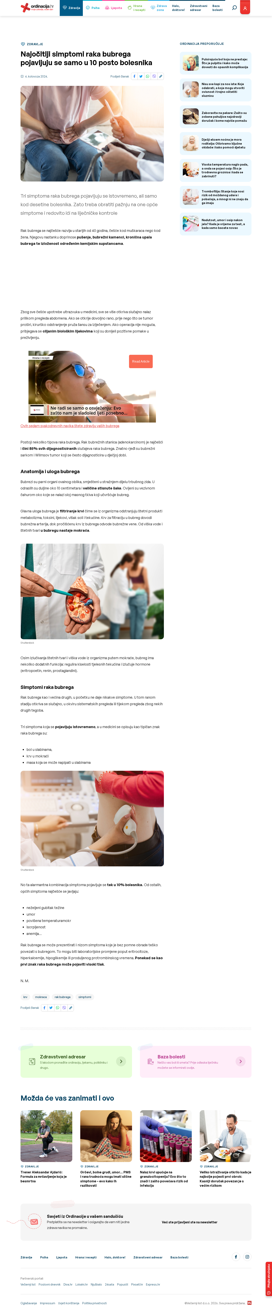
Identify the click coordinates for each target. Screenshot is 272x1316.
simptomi (84, 997)
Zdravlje (74, 8)
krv (25, 997)
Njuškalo (96, 1284)
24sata (109, 1284)
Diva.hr (68, 1284)
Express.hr (153, 1284)
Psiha (96, 8)
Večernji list (28, 1284)
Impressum (47, 1303)
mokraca (41, 997)
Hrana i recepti (86, 1257)
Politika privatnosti (94, 1303)
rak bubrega (62, 997)
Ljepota (116, 8)
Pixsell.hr (137, 1284)
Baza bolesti (179, 1257)
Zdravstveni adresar (147, 1257)
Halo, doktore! (115, 1257)
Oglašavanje (29, 1303)
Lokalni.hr (81, 1284)
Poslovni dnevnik (50, 1284)
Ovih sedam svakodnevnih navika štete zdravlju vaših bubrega (70, 426)
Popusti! (122, 1284)
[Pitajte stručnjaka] (269, 1279)
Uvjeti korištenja (68, 1303)
